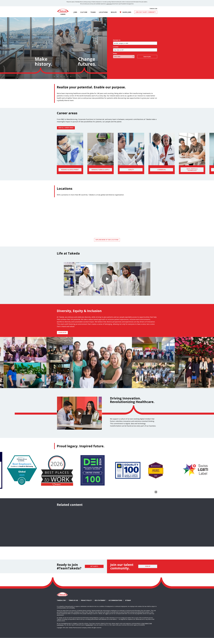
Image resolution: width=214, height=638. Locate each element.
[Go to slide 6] (70, 76)
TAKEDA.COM (153, 8)
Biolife (114, 12)
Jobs (75, 12)
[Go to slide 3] (61, 76)
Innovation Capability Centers (107, 540)
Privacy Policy (86, 600)
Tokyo (73, 227)
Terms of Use (73, 600)
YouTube (155, 597)
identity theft (89, 625)
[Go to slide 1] (54, 76)
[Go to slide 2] (57, 76)
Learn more (109, 4)
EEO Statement (100, 600)
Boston (107, 227)
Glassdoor (149, 597)
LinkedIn (143, 597)
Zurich (141, 227)
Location (115, 46)
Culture (83, 12)
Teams (93, 12)
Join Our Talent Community (146, 12)
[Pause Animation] (156, 385)
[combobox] (135, 50)
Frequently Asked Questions (141, 540)
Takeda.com (61, 600)
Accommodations (116, 600)
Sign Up (147, 566)
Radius (115, 53)
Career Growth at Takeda (73, 540)
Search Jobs (147, 57)
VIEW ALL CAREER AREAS (65, 128)
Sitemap (128, 600)
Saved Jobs (126, 12)
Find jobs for (116, 40)
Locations (103, 12)
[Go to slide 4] (64, 76)
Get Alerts (94, 566)
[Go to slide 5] (67, 76)
